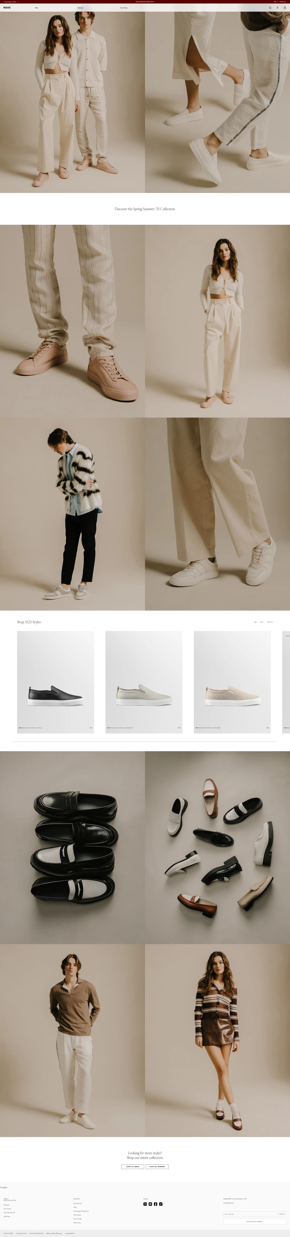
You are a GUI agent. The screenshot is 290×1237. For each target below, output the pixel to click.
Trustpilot (3, 1188)
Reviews (6, 1205)
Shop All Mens (132, 1166)
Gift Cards (77, 1215)
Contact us (283, 1)
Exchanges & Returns (81, 1211)
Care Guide (78, 1219)
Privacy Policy (22, 1233)
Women (80, 8)
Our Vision (7, 1209)
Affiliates (7, 1216)
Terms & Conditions (36, 1233)
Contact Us (78, 1203)
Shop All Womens (157, 1166)
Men (36, 8)
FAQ (275, 1)
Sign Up (282, 1214)
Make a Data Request (54, 1233)
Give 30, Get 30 (9, 1213)
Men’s (30, 728)
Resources (77, 1223)
